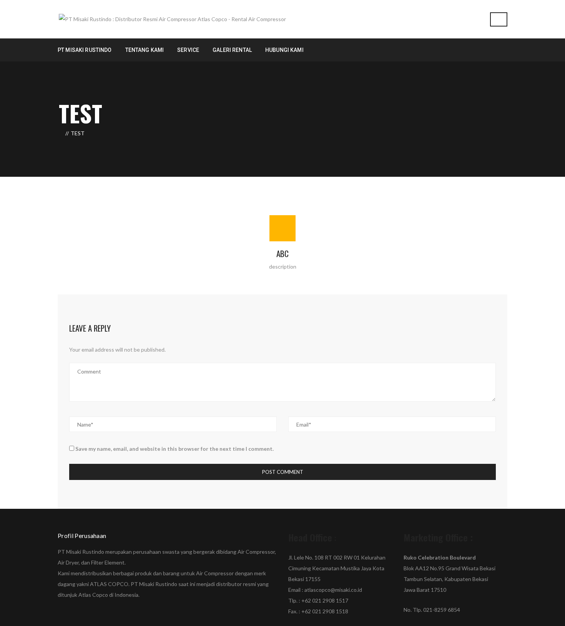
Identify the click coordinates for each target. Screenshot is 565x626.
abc (282, 253)
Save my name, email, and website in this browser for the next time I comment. (174, 448)
